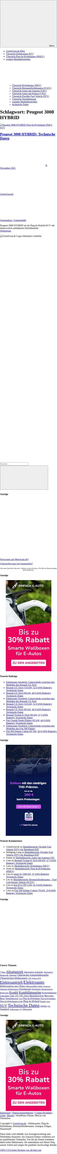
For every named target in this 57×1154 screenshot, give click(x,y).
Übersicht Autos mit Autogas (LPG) (29, 91)
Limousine (4, 996)
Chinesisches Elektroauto (13, 978)
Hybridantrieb (25, 989)
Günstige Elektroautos (9, 989)
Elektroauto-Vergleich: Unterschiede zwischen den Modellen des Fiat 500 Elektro (30, 727)
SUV (3, 1006)
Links (2, 1115)
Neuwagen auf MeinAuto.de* (14, 559)
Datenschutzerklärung (22, 1113)
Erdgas (40, 986)
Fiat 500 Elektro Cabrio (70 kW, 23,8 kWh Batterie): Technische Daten (31, 892)
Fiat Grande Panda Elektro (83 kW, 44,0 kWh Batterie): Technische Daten (28, 721)
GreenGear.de (6, 194)
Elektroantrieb (11, 982)
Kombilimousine (30, 992)
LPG (17, 996)
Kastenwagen (47, 989)
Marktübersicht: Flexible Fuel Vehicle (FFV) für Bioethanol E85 (28, 848)
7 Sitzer (2, 972)
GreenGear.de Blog (15, 51)
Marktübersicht (36, 995)
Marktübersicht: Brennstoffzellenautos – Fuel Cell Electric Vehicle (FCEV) (31, 881)
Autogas (12, 975)
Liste (12, 996)
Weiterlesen (5, 231)
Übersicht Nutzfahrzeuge (24, 99)
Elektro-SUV (36, 978)
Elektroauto (33, 982)
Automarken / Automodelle (13, 220)
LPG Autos (24, 996)
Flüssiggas (46, 986)
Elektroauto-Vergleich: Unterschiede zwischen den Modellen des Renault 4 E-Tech (30, 683)
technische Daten (20, 104)
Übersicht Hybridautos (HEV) (26, 85)
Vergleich (4, 1009)
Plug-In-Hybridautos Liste (11, 1001)
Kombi (13, 992)
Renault (43, 1001)
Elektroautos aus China (12, 986)
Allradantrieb (14, 972)
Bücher (10, 1115)
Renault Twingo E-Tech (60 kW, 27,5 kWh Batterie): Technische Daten (27, 716)
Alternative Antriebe (33, 972)
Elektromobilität (31, 986)
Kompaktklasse (49, 992)
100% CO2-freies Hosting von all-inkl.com (20, 1150)
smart (48, 1001)
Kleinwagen (4, 993)
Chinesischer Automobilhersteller (33, 975)
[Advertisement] (28, 527)
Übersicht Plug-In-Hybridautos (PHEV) (25, 56)
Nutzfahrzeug (11, 998)
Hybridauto (36, 989)
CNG (29, 978)
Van (49, 1006)
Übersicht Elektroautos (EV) (19, 54)
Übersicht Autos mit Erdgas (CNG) (29, 93)
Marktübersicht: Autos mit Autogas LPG (35, 857)
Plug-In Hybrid (31, 1001)
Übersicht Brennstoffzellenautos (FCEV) (31, 88)
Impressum (5, 1113)
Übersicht (27, 1009)
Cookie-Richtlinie (43, 1113)
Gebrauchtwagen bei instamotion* (16, 563)
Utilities (43, 1006)
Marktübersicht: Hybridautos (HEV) (31, 866)
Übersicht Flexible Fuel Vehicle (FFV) (30, 96)
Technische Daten (24, 1005)
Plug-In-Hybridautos (48, 999)
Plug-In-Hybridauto (31, 998)
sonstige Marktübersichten (24, 101)
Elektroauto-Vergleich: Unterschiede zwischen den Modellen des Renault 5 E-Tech (30, 700)
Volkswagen (14, 1009)
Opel (20, 999)
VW (20, 1009)
